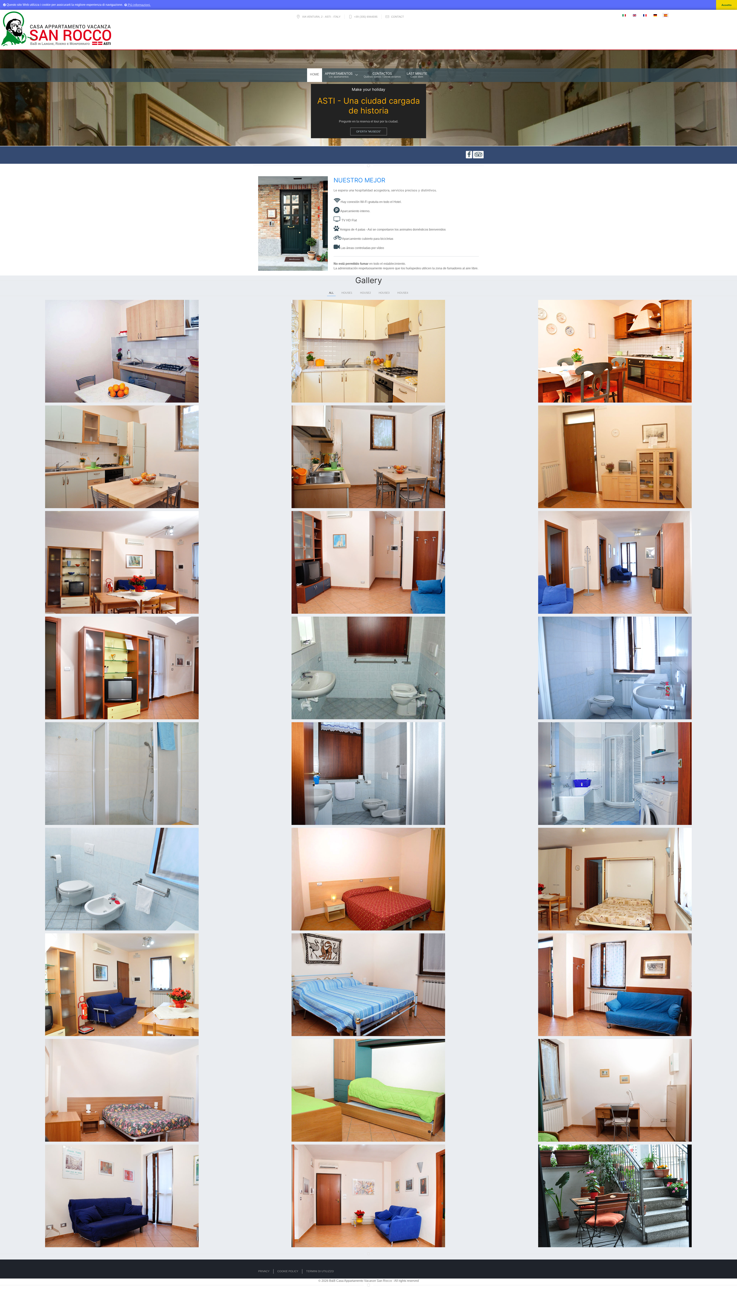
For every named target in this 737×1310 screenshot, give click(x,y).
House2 (365, 292)
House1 (346, 292)
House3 (384, 292)
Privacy (263, 1271)
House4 (402, 292)
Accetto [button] (726, 5)
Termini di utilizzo (320, 1271)
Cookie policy (287, 1271)
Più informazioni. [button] (139, 5)
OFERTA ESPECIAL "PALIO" (368, 131)
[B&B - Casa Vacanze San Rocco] (56, 28)
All (331, 292)
